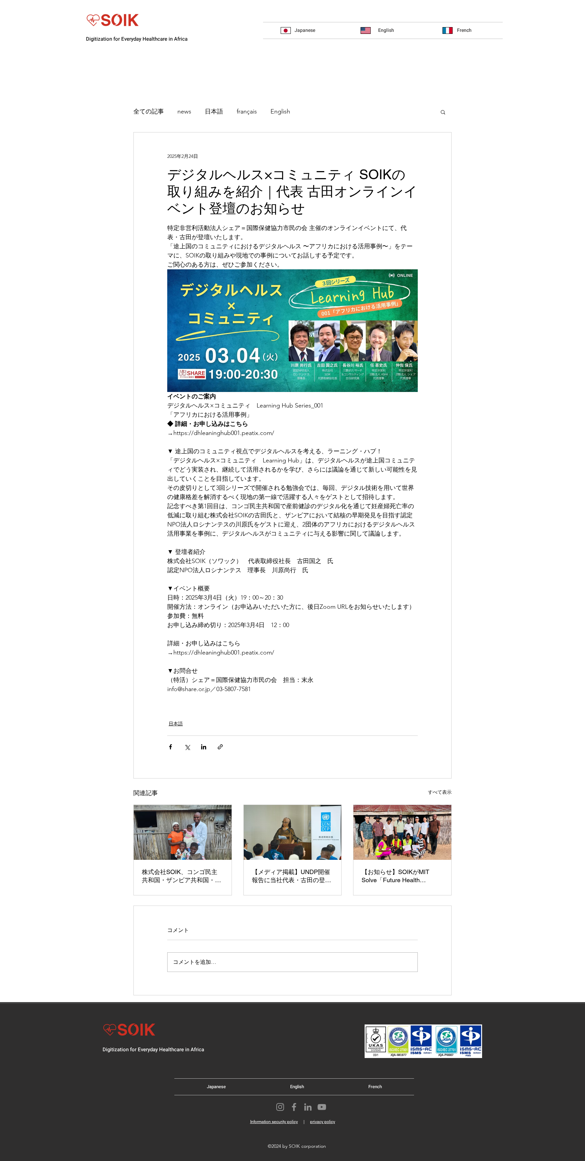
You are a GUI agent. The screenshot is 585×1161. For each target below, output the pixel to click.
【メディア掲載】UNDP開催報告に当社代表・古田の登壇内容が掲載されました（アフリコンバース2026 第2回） (291, 876)
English (280, 111)
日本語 (214, 111)
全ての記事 (148, 111)
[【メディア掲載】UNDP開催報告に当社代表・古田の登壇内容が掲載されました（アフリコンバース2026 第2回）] (293, 832)
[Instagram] (280, 1107)
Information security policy (274, 1121)
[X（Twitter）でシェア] (187, 747)
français (247, 111)
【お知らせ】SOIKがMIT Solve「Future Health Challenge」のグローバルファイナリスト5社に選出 (400, 876)
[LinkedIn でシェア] (203, 747)
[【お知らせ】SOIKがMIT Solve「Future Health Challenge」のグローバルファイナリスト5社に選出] (402, 832)
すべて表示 (440, 792)
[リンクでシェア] (220, 747)
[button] (443, 112)
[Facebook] (294, 1107)
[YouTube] (322, 1107)
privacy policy (322, 1121)
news (184, 111)
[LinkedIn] (308, 1107)
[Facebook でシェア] (170, 747)
